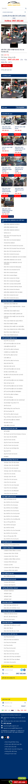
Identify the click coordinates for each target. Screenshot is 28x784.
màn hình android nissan (10, 275)
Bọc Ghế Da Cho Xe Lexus (11, 505)
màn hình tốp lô (8, 628)
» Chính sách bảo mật (10, 746)
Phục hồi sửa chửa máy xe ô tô (12, 417)
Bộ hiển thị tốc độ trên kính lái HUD (13, 374)
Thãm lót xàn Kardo (9, 619)
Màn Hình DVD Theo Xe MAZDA (12, 656)
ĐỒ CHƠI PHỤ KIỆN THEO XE (9, 338)
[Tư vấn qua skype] (22, 670)
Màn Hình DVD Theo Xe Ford (11, 653)
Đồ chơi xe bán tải (9, 411)
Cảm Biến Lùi (7, 357)
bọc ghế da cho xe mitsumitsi (12, 519)
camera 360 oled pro (9, 585)
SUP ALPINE (7, 431)
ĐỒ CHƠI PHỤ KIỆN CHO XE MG (12, 343)
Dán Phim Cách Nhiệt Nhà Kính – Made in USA (14, 307)
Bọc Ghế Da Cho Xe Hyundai (12, 513)
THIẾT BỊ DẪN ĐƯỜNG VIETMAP (10, 588)
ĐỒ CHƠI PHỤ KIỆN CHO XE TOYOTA (13, 386)
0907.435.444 (19, 782)
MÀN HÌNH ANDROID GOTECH (12, 224)
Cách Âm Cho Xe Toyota (10, 479)
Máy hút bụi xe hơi (9, 383)
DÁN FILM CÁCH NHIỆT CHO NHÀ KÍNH (14, 326)
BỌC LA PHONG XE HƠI (10, 499)
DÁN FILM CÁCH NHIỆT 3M (11, 303)
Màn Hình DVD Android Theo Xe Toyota (14, 248)
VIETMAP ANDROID (9, 590)
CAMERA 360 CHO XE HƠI (9, 579)
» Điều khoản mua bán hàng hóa (13, 749)
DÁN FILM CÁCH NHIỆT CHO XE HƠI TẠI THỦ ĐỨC (14, 317)
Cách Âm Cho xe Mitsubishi (11, 490)
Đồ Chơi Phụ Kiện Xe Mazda (11, 349)
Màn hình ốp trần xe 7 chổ (11, 631)
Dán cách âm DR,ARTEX (10, 437)
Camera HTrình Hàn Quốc (11, 570)
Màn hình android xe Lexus (11, 297)
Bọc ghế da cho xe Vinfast (11, 502)
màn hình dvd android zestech (12, 240)
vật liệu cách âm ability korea (12, 471)
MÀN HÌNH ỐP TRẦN (7, 622)
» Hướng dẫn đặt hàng (10, 751)
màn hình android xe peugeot (12, 281)
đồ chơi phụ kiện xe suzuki (11, 414)
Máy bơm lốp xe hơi (9, 366)
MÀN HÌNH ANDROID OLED (11, 227)
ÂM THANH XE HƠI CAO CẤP (9, 428)
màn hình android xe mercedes (12, 266)
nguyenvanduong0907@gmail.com (12, 728)
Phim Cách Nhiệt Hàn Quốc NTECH (13, 320)
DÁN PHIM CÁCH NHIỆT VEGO (12, 310)
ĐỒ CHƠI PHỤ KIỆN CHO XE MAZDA (13, 388)
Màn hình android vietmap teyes (13, 286)
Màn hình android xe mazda (12, 289)
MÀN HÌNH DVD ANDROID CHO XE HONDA (15, 257)
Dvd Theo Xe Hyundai (10, 648)
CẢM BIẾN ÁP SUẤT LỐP (10, 346)
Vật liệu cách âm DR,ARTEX (11, 465)
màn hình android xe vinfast (11, 278)
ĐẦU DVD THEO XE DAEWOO (11, 639)
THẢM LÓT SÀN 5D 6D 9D (8, 611)
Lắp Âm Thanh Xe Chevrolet (11, 442)
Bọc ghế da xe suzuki (10, 524)
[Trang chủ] (14, 4)
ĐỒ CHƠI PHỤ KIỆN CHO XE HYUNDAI (13, 380)
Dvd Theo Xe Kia (8, 645)
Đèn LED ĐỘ (7, 377)
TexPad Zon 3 (7, 232)
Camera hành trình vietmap (11, 567)
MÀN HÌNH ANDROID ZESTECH (11, 230)
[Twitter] (21, 110)
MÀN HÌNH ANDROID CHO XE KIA (12, 259)
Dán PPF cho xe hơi (9, 340)
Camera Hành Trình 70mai (11, 556)
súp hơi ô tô (7, 451)
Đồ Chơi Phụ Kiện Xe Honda (11, 360)
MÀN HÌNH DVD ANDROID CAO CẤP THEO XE (13, 220)
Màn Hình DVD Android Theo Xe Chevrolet (12, 236)
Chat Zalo (22, 778)
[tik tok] (5, 737)
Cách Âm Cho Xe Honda (10, 493)
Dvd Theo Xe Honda (9, 651)
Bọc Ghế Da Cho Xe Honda (11, 510)
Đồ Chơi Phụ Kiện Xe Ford (10, 355)
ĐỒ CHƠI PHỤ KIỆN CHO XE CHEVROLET (14, 400)
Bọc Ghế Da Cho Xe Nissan (11, 507)
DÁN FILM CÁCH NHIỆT (8, 301)
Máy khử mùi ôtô (8, 363)
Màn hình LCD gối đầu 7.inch (12, 608)
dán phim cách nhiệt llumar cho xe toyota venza (20, 148)
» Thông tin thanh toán (10, 753)
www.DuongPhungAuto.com (11, 726)
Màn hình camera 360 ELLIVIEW (12, 283)
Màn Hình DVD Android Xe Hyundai (13, 245)
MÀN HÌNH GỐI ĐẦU (7, 602)
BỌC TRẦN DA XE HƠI (7, 573)
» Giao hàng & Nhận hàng (11, 742)
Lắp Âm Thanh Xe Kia (9, 439)
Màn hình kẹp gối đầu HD (11, 605)
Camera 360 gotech (9, 582)
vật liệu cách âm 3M (10, 476)
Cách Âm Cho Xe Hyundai (11, 468)
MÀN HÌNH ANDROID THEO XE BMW (13, 292)
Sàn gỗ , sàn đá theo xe (10, 616)
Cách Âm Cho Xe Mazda (10, 487)
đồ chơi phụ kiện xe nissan (11, 394)
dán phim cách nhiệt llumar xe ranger (19, 169)
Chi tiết (11, 134)
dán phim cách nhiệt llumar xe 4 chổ (19, 190)
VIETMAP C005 (7, 593)
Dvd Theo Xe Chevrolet (10, 642)
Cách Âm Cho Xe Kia (9, 473)
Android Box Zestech (9, 242)
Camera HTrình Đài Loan (10, 562)
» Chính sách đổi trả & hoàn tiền (13, 744)
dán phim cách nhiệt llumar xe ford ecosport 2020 (7, 210)
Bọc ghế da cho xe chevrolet (12, 530)
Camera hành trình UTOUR (11, 553)
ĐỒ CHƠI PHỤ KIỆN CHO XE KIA (12, 369)
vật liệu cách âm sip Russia (11, 462)
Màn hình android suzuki (10, 272)
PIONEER (6, 456)
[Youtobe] (8, 737)
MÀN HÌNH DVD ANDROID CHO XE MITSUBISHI (13, 263)
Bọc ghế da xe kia (9, 527)
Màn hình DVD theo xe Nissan (12, 659)
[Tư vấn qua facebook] (24, 670)
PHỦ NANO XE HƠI (7, 542)
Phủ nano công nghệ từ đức (12, 544)
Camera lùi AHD (8, 564)
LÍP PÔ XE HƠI (7, 405)
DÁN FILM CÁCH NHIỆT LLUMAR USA (13, 313)
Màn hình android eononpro (11, 254)
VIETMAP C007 (7, 599)
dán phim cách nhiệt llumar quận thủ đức (7, 169)
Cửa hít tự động (8, 397)
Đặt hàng (7, 65)
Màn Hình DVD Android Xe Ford (12, 251)
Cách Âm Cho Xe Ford (10, 482)
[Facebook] (18, 110)
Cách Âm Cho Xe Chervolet (11, 485)
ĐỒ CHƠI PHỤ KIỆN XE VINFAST (12, 419)
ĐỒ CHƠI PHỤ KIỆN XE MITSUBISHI (12, 391)
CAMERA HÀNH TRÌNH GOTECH (12, 559)
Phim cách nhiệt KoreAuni (11, 335)
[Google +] (24, 110)
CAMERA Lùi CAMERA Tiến (11, 352)
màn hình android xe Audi (11, 295)
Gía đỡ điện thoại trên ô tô (11, 402)
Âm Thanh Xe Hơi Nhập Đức (11, 448)
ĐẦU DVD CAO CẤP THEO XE (9, 634)
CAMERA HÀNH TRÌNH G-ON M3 (12, 550)
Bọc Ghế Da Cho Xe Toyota (11, 538)
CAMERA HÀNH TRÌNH (8, 548)
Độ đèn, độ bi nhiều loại (10, 371)
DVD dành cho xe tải (10, 662)
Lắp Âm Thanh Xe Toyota (10, 453)
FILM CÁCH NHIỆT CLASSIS (10, 323)
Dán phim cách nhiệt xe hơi (11, 332)
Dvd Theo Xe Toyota (9, 636)
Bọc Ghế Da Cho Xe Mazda (11, 516)
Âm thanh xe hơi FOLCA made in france (15, 434)
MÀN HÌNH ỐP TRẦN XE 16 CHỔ (12, 625)
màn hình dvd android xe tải (12, 269)
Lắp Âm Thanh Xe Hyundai (11, 445)
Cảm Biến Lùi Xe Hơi (9, 425)
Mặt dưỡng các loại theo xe (12, 408)
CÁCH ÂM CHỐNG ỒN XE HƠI (10, 459)
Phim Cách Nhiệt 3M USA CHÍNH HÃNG (14, 329)
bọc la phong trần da (10, 522)
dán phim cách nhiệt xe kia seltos (6, 127)
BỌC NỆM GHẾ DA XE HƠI (9, 496)
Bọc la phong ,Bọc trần (10, 536)
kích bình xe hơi (8, 422)
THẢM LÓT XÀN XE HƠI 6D (10, 613)
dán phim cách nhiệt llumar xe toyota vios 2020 (6, 190)
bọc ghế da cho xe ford (10, 533)
